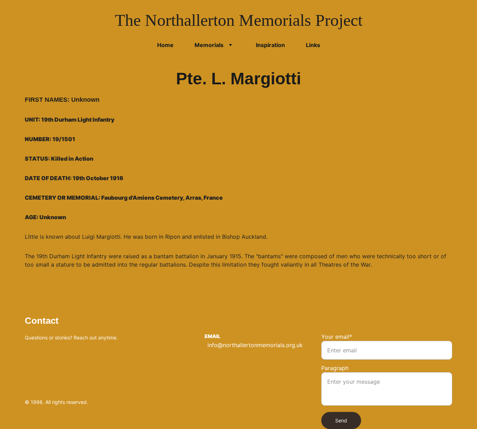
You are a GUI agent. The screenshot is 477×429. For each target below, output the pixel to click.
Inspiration (270, 44)
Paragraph (334, 368)
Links (313, 44)
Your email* (336, 336)
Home (165, 44)
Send (341, 420)
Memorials (209, 44)
